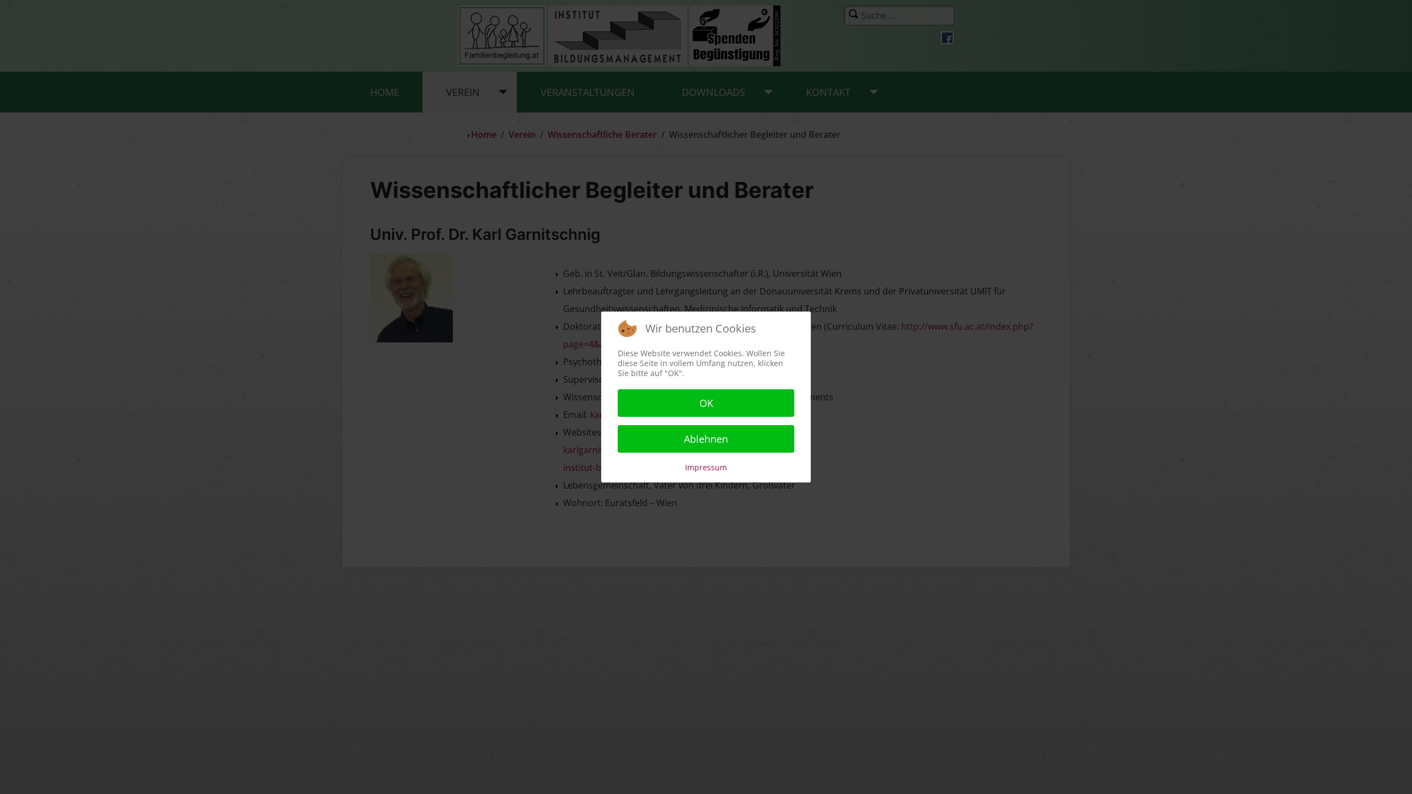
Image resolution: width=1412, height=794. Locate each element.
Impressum (706, 467)
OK (706, 403)
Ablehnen (706, 439)
